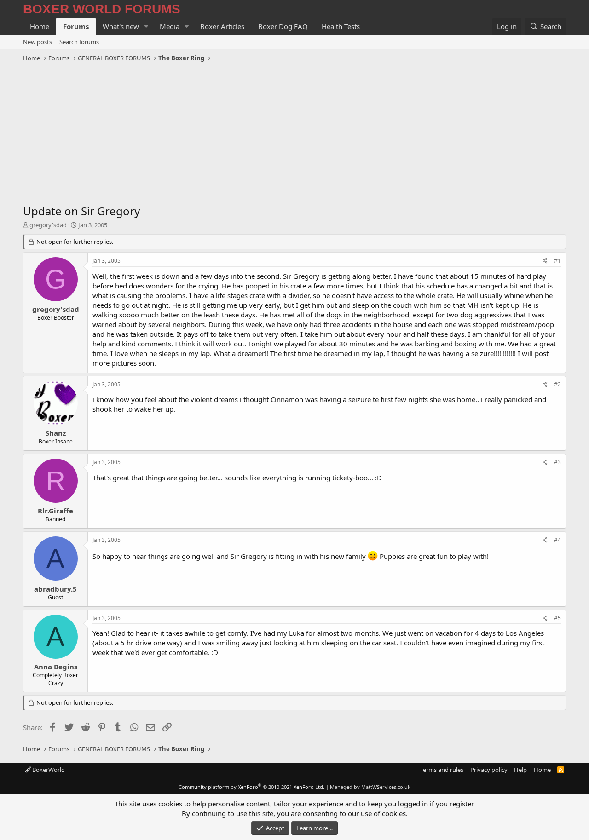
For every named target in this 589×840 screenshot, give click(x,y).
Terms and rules (441, 769)
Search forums (79, 42)
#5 (557, 618)
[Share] (545, 261)
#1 (557, 261)
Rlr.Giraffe (55, 510)
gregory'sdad (48, 225)
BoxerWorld (48, 769)
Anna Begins (55, 666)
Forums (76, 26)
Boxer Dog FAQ (283, 26)
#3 (557, 462)
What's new (121, 26)
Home (39, 26)
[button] (146, 26)
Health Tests (341, 26)
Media (169, 26)
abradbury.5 (55, 588)
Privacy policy (489, 769)
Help (520, 769)
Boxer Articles (222, 26)
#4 (557, 540)
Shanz (56, 432)
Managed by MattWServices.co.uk (370, 786)
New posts (37, 42)
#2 (557, 384)
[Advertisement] (294, 134)
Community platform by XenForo (251, 786)
